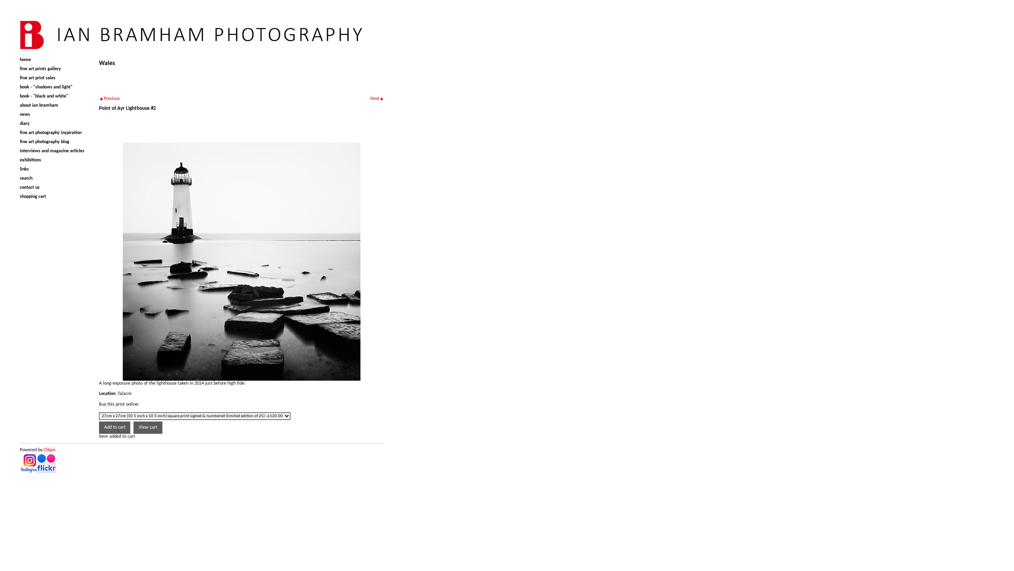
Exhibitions (30, 160)
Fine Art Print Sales (37, 78)
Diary (25, 123)
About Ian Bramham (39, 105)
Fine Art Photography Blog (44, 142)
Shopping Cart (33, 196)
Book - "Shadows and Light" (46, 87)
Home (25, 59)
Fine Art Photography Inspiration (51, 132)
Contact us (30, 187)
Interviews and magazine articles (52, 151)
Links (24, 169)
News (25, 114)
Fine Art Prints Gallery (40, 69)
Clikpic (50, 450)
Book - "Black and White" (44, 96)
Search (26, 178)
